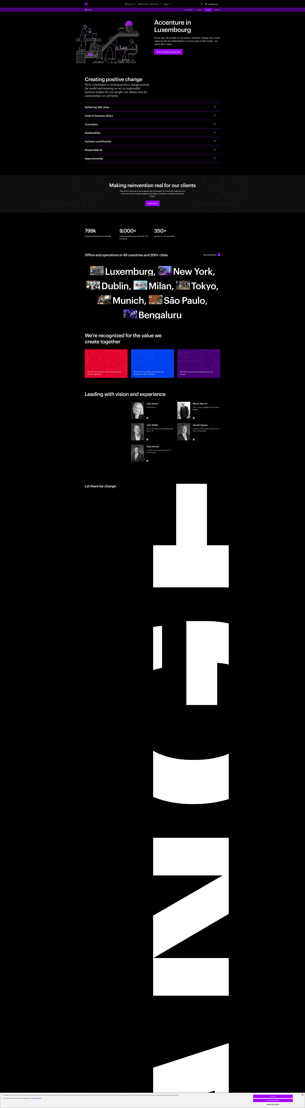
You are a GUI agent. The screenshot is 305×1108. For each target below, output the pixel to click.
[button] (153, 203)
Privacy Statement (36, 1098)
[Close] (302, 1095)
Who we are (88, 10)
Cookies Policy (26, 1098)
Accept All (273, 1096)
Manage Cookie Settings (273, 1104)
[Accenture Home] (91, 4)
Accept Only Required (273, 1100)
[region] (152, 1100)
